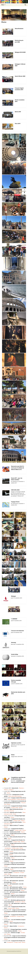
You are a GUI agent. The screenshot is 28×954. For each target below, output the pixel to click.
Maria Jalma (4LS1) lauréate (15, 796)
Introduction (8, 848)
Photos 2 (11, 789)
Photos (8, 793)
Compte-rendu (14, 807)
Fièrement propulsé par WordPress (14, 951)
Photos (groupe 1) (12, 799)
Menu (2, 4)
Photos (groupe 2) (21, 799)
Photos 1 (6, 789)
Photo (14, 814)
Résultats (21, 788)
